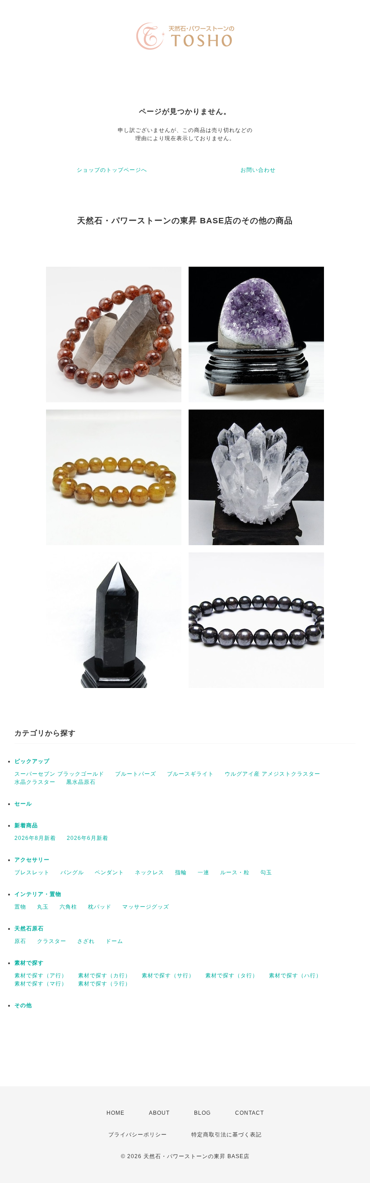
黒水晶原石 (81, 782)
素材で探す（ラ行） (104, 983)
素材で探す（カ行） (104, 975)
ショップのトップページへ (112, 170)
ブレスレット (32, 872)
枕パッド (99, 907)
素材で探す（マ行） (40, 983)
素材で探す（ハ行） (295, 975)
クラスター (51, 941)
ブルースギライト (190, 774)
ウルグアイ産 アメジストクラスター (272, 774)
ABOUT (159, 1113)
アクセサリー (32, 860)
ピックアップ (32, 761)
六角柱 (68, 907)
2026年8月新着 (35, 838)
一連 (203, 872)
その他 (23, 1005)
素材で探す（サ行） (168, 975)
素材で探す (29, 963)
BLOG (202, 1113)
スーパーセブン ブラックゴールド (59, 774)
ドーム (114, 941)
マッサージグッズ (145, 907)
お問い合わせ (258, 170)
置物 (20, 907)
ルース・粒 (235, 872)
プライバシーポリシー (137, 1134)
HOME (115, 1113)
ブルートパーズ (135, 774)
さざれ (86, 941)
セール (23, 804)
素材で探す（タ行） (231, 975)
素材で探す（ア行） (40, 975)
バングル (72, 872)
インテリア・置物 (37, 894)
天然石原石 (29, 928)
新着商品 (26, 825)
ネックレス (149, 872)
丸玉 (43, 907)
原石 (20, 941)
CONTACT (249, 1113)
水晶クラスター (35, 782)
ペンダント (109, 872)
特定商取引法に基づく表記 (226, 1134)
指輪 (181, 872)
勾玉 (266, 872)
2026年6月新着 (87, 838)
